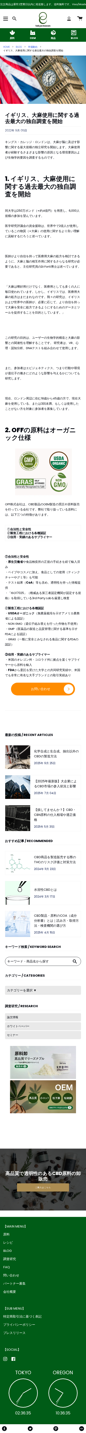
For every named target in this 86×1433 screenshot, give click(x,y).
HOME (6, 47)
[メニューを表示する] (6, 19)
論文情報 (12, 1017)
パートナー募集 (14, 1283)
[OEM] (33, 32)
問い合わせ (11, 1275)
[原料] (12, 32)
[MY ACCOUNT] (69, 18)
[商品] (53, 32)
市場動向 (33, 47)
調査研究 (9, 1259)
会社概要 (9, 1291)
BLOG (19, 47)
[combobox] (37, 961)
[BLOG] (74, 32)
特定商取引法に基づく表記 (22, 1316)
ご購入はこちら (43, 1187)
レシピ (8, 1242)
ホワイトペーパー (18, 1026)
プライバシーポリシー (19, 1324)
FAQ (6, 1267)
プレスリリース (14, 1333)
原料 (6, 1234)
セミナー (12, 1035)
